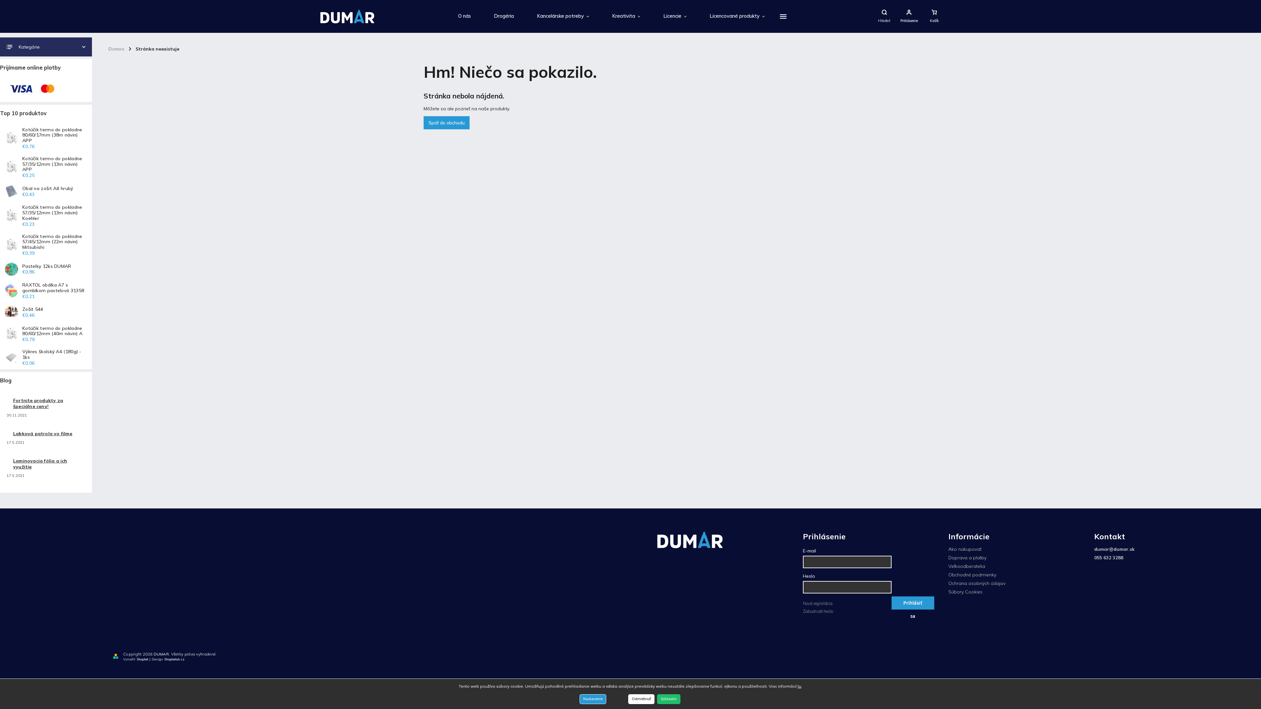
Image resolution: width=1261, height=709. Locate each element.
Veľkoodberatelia (966, 566)
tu (799, 686)
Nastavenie (593, 699)
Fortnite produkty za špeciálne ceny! (38, 403)
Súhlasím (669, 699)
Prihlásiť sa (912, 604)
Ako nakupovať (965, 549)
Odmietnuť (641, 699)
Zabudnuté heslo (818, 611)
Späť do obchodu (447, 123)
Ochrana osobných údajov (977, 583)
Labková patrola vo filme (42, 434)
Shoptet (142, 659)
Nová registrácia (817, 603)
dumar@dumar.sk (1114, 549)
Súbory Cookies (965, 592)
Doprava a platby (967, 558)
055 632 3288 (1108, 558)
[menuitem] (464, 16)
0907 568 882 (1235, 655)
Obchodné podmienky (972, 575)
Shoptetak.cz (174, 659)
